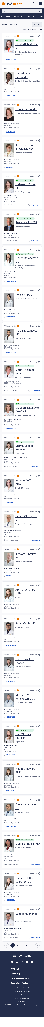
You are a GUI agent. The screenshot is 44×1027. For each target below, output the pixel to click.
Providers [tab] (8, 16)
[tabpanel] (22, 485)
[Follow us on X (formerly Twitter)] (17, 962)
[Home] (12, 3)
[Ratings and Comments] (39, 36)
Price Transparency (22, 1001)
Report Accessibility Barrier (22, 998)
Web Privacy (22, 995)
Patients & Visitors (18, 978)
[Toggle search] (34, 3)
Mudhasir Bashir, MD (27, 843)
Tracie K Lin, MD (24, 294)
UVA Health (15, 969)
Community (15, 974)
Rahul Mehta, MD (25, 623)
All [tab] (2, 16)
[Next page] (37, 945)
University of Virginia (19, 983)
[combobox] (35, 29)
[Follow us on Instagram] (22, 962)
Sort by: (26, 30)
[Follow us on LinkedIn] (32, 962)
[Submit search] (39, 11)
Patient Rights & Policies (22, 991)
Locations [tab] (16, 16)
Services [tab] (34, 16)
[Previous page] (6, 945)
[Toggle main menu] (40, 3)
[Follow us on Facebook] (11, 962)
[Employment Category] (18, 36)
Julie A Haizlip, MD (26, 109)
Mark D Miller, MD (26, 222)
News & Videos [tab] (25, 16)
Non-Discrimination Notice (22, 988)
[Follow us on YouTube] (27, 962)
